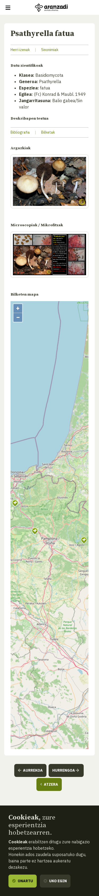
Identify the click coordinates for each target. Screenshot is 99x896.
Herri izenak (20, 49)
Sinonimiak (49, 49)
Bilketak (48, 132)
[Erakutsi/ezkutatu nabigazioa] (8, 7)
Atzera (50, 784)
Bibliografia (20, 132)
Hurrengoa (64, 770)
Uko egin (57, 881)
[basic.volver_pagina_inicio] (51, 7)
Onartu (25, 881)
